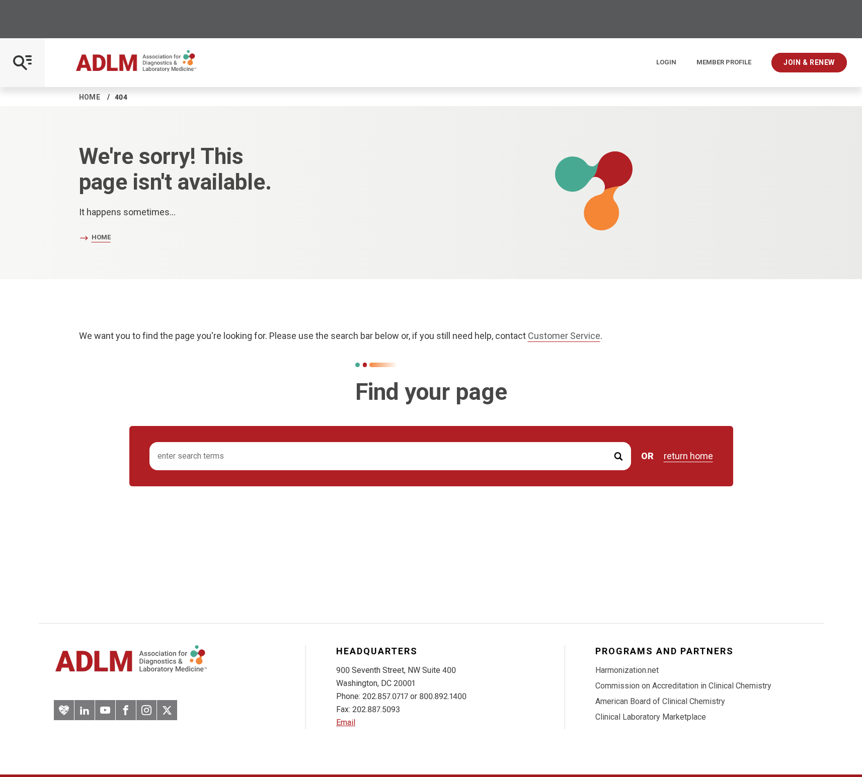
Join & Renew (809, 62)
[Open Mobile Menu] (22, 62)
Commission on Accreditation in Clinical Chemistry (683, 685)
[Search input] (390, 456)
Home (90, 97)
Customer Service (564, 335)
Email (345, 722)
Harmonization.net (627, 670)
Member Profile (723, 62)
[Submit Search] (618, 456)
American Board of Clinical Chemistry (660, 701)
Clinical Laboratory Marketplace (650, 717)
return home (688, 456)
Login (666, 62)
